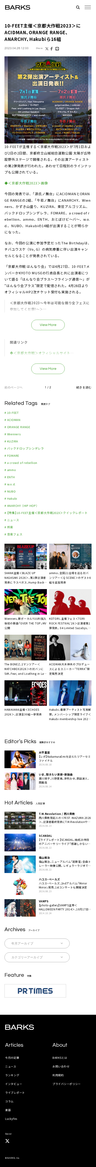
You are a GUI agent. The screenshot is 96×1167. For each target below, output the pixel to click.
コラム (9, 1101)
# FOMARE (11, 455)
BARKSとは (59, 1057)
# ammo (10, 470)
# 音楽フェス (13, 534)
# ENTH (9, 477)
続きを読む (84, 387)
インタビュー (13, 1084)
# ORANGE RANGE (17, 427)
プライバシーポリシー (66, 1084)
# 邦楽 (8, 527)
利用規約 (58, 1075)
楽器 (8, 1110)
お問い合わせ (60, 1066)
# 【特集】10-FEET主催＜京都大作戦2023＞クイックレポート (46, 513)
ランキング (12, 1075)
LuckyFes (11, 1118)
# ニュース (11, 520)
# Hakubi (10, 498)
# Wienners (12, 434)
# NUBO (10, 491)
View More (48, 325)
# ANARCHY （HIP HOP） (21, 505)
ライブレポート (15, 1092)
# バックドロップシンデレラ (24, 448)
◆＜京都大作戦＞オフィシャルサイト (40, 353)
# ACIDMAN (12, 420)
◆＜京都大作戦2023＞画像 (26, 183)
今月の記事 (12, 1057)
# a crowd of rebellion (20, 463)
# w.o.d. (10, 484)
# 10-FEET (11, 412)
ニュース (10, 1066)
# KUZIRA (11, 441)
